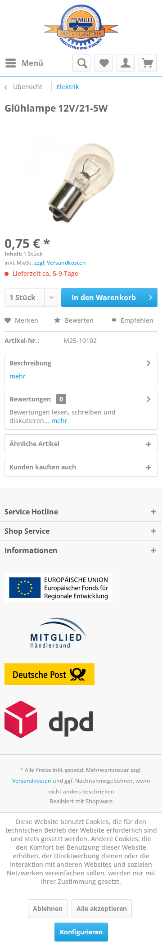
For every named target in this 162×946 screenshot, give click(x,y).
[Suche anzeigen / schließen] (81, 63)
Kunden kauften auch (42, 467)
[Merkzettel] (103, 63)
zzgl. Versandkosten (60, 262)
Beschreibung (30, 363)
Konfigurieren (81, 932)
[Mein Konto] (126, 63)
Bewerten (79, 320)
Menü (32, 63)
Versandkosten (31, 780)
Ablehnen (48, 908)
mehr (17, 376)
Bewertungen (30, 399)
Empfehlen (136, 320)
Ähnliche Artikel (34, 443)
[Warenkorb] (148, 63)
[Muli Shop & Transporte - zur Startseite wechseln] (81, 27)
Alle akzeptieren (101, 908)
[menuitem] (24, 63)
